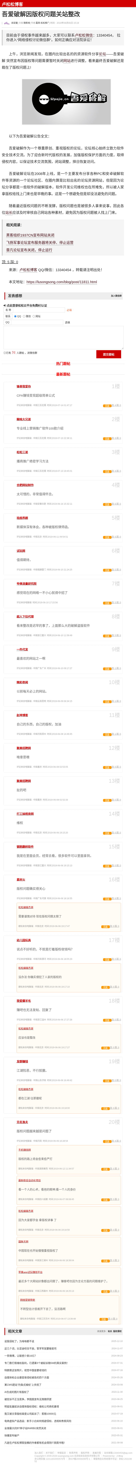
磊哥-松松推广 (42, 23)
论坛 (102, 54)
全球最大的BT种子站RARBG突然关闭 (25, 1428)
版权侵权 (117, 1331)
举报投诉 (61, 1453)
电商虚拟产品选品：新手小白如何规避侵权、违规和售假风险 (37, 1421)
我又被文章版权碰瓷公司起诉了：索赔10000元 (30, 1413)
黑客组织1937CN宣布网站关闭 (30, 235)
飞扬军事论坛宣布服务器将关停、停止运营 (39, 243)
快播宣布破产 (11, 1435)
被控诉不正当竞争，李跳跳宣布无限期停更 (28, 1399)
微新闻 (27, 23)
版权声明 (85, 1453)
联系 (7, 316)
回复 (107, 406)
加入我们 (39, 1453)
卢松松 (80, 35)
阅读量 (14, 23)
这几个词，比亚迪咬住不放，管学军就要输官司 (30, 1348)
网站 (66, 61)
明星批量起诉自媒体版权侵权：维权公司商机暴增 (31, 1406)
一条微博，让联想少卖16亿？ (20, 1355)
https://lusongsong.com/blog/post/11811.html (62, 282)
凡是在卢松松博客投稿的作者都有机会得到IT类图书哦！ (35, 1442)
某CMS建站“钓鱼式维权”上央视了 (22, 1384)
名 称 (8, 309)
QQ (7, 322)
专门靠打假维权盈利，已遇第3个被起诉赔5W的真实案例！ (36, 1363)
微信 (89, 35)
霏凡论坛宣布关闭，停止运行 (29, 250)
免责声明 (73, 1453)
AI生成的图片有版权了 (16, 1392)
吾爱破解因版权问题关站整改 (41, 14)
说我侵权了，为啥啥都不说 (19, 1341)
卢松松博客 (12, 4)
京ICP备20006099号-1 (79, 1459)
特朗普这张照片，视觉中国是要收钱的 (25, 1370)
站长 (8, 213)
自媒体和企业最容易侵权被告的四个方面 (26, 1377)
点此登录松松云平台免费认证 (26, 305)
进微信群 (32, 352)
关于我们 (50, 1453)
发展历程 (96, 1453)
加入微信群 (116, 296)
